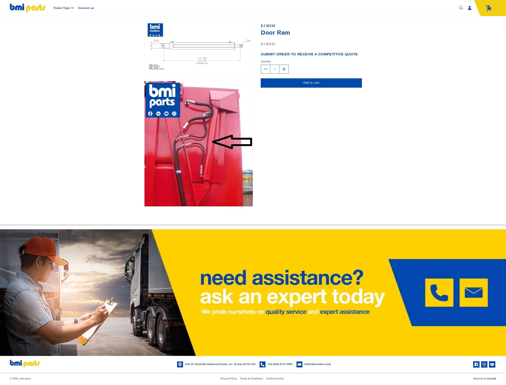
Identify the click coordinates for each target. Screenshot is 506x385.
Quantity (266, 61)
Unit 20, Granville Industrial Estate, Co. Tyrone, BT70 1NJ (220, 364)
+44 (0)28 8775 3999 (279, 364)
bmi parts (25, 378)
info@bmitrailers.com (317, 364)
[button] (63, 8)
